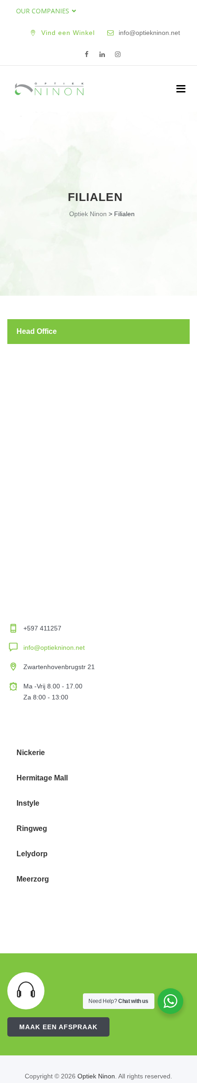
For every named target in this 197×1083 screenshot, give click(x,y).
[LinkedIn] (102, 55)
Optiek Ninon (96, 1076)
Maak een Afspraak (58, 1027)
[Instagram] (118, 55)
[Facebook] (87, 55)
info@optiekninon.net (54, 647)
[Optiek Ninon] (49, 89)
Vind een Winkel (68, 32)
